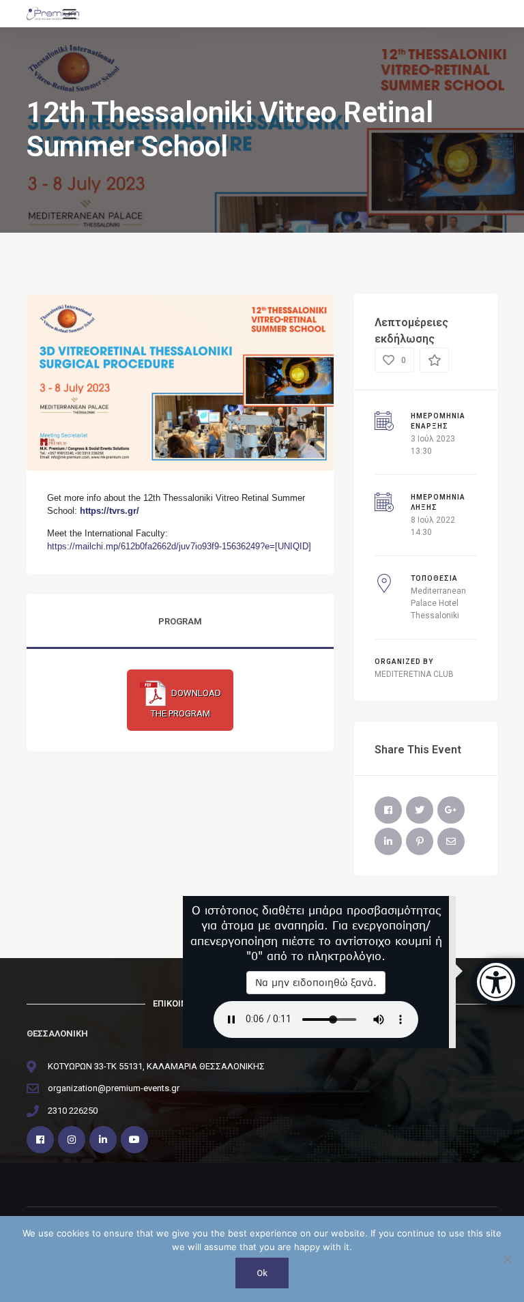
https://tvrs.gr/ (109, 511)
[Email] (451, 841)
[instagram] (71, 1139)
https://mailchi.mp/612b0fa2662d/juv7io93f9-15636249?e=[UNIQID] (179, 546)
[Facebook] (388, 810)
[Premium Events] (53, 13)
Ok (262, 1273)
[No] (507, 1259)
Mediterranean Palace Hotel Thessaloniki (438, 603)
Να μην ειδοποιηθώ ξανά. (316, 982)
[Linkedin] (103, 1139)
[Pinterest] (419, 841)
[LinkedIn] (388, 841)
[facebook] (40, 1139)
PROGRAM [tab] (180, 621)
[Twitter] (419, 810)
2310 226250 (73, 1110)
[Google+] (451, 810)
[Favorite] (434, 360)
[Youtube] (134, 1139)
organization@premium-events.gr (113, 1088)
